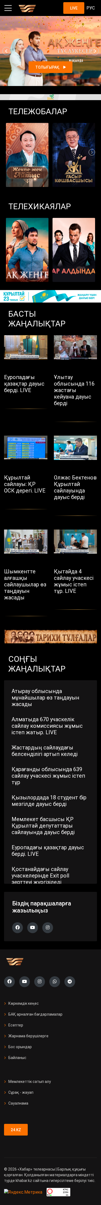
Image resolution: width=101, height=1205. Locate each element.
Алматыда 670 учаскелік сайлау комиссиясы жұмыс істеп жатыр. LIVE (47, 726)
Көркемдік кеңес (23, 1003)
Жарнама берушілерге (28, 1036)
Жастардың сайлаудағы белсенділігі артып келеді (45, 750)
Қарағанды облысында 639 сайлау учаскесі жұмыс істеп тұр (48, 776)
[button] (6, 51)
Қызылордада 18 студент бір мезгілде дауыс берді (49, 800)
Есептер (15, 1025)
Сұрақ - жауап (20, 1092)
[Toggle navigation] (8, 8)
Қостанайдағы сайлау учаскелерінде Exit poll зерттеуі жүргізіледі (40, 875)
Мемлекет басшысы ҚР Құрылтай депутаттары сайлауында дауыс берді (43, 825)
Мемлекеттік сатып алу (29, 1081)
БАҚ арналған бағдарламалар (35, 1014)
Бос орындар (20, 1047)
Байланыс (17, 1057)
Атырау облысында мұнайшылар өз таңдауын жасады (45, 697)
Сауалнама (18, 1103)
